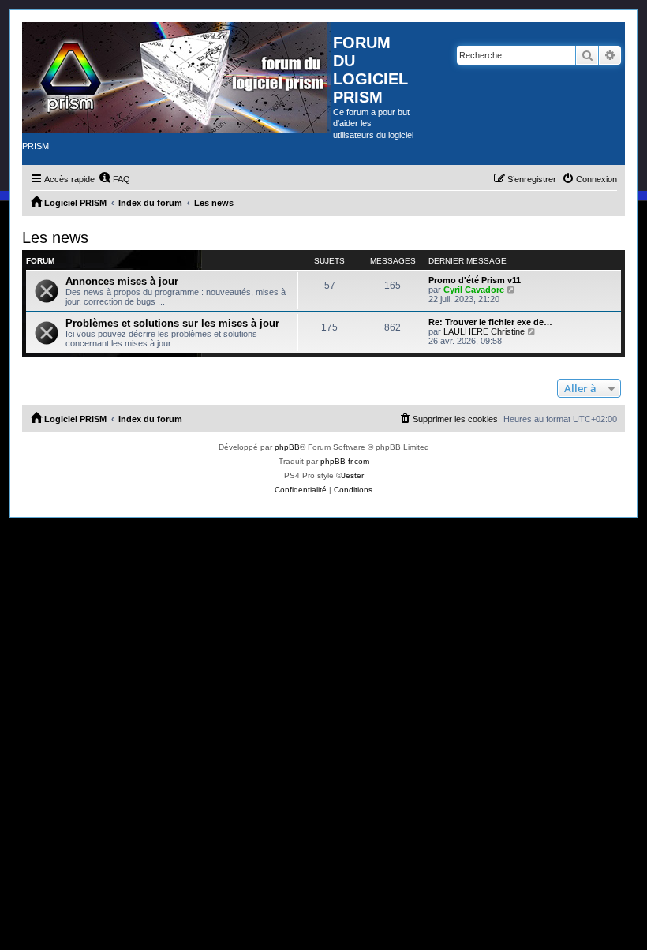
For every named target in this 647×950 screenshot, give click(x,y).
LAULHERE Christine (484, 331)
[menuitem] (114, 179)
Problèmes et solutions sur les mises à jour (172, 323)
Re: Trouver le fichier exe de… (490, 322)
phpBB (287, 447)
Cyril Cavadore (473, 289)
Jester (353, 475)
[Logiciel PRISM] (177, 77)
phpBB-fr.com (344, 461)
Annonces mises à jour (121, 281)
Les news (55, 237)
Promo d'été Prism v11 (474, 280)
